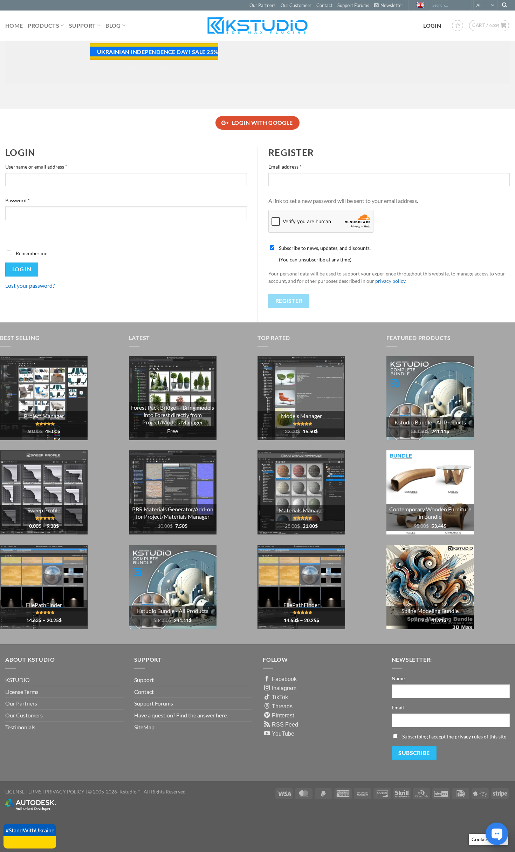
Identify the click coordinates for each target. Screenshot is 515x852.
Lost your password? (30, 285)
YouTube (283, 733)
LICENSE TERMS (23, 792)
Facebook (284, 679)
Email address (294, 166)
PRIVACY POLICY (64, 792)
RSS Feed (285, 724)
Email (398, 707)
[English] (421, 5)
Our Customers (296, 5)
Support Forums (353, 5)
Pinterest (283, 715)
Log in (22, 269)
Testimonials (20, 727)
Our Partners (262, 5)
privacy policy (390, 281)
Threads (282, 706)
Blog (113, 25)
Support (82, 25)
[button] (388, 5)
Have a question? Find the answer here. (181, 715)
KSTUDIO (17, 679)
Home (14, 25)
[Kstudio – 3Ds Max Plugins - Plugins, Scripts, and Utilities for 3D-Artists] (257, 25)
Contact (324, 5)
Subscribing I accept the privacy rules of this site (454, 736)
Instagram (284, 688)
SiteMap (144, 727)
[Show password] (12, 232)
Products (43, 25)
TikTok (280, 697)
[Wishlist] (457, 25)
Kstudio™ (130, 792)
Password (27, 200)
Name (398, 678)
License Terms (22, 691)
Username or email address (46, 166)
